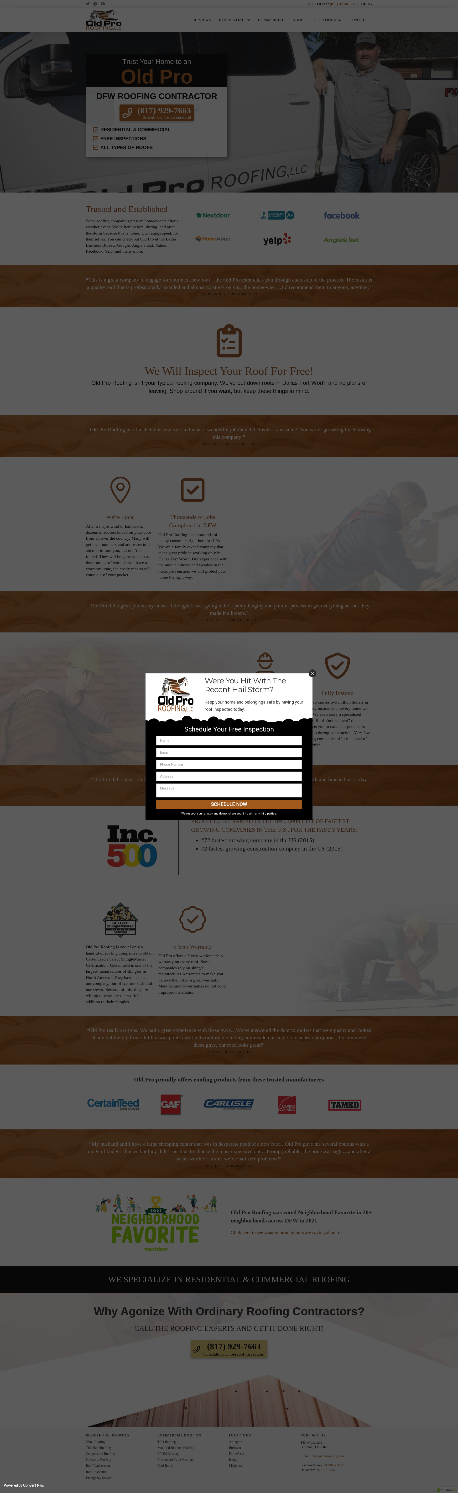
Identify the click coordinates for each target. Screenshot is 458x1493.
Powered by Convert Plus (24, 1485)
